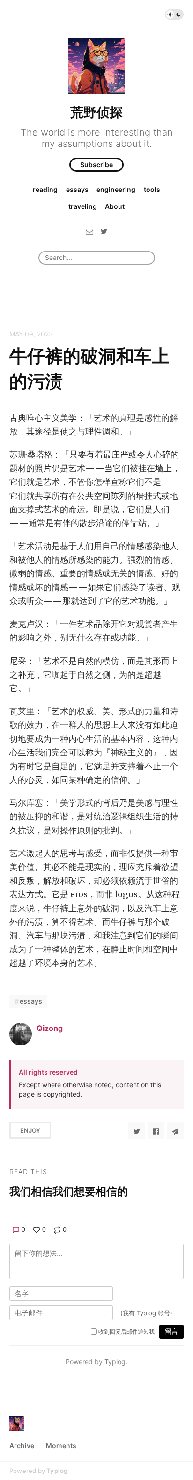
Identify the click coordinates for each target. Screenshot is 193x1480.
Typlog (56, 1470)
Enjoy (30, 1130)
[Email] (89, 231)
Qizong (50, 1028)
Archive (21, 1445)
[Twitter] (104, 231)
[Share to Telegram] (175, 1130)
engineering (115, 189)
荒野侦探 (96, 112)
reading (45, 189)
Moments (61, 1445)
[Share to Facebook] (156, 1130)
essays (77, 189)
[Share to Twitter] (136, 1130)
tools (152, 189)
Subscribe (96, 164)
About (115, 206)
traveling (82, 206)
